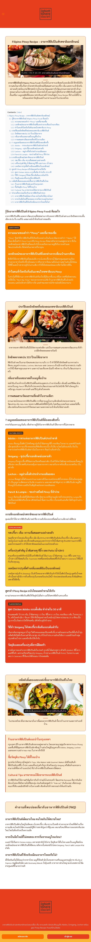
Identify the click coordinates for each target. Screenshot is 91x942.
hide (19, 112)
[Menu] (3, 14)
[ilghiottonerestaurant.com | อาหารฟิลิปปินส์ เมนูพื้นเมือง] (45, 14)
